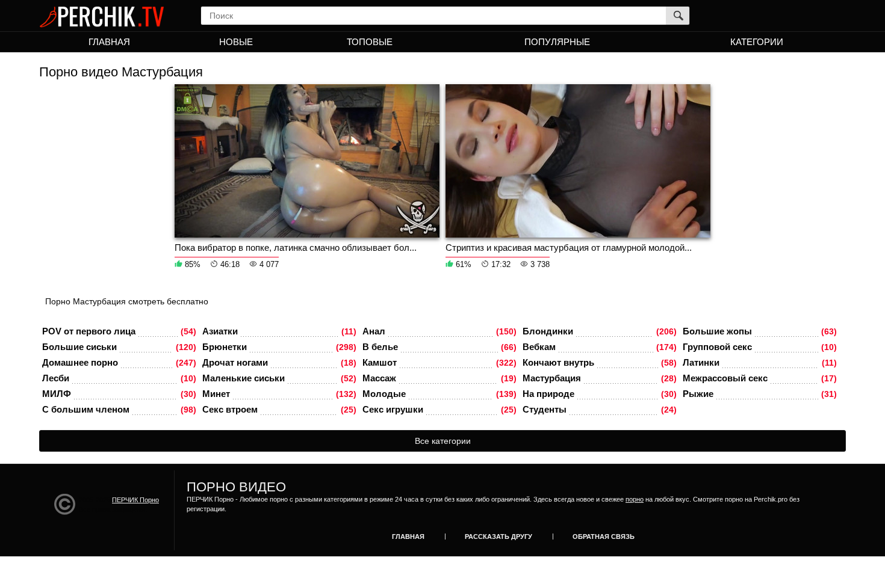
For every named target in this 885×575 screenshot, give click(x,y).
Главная (109, 42)
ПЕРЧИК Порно (135, 499)
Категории (756, 42)
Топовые (370, 42)
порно (635, 499)
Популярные (557, 42)
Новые (236, 42)
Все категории (443, 441)
